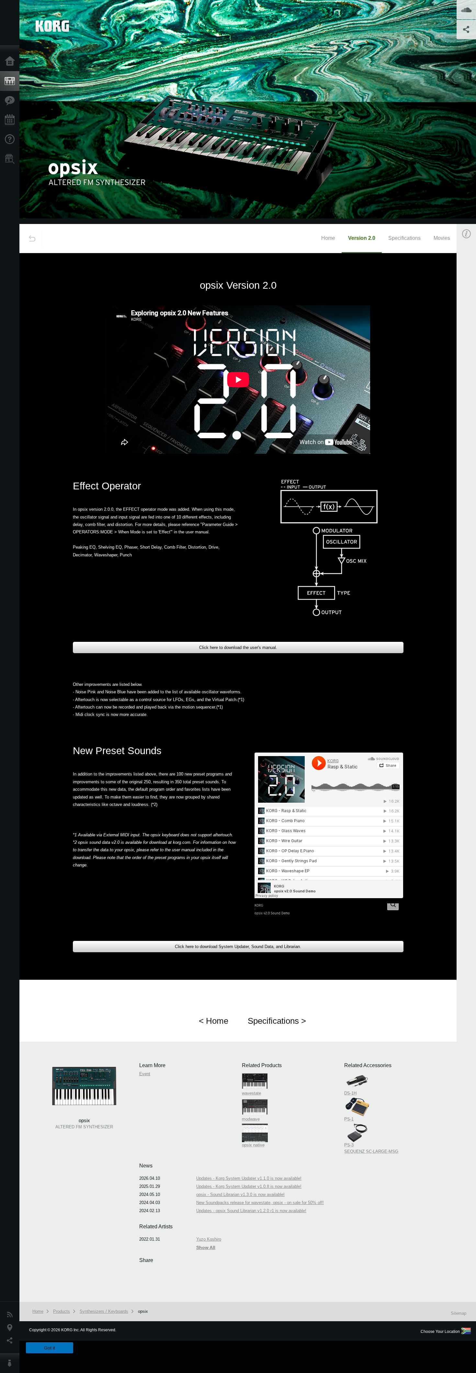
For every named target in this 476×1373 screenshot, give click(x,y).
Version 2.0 (361, 238)
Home (11, 61)
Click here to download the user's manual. (238, 647)
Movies (442, 238)
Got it (49, 1347)
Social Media (11, 1340)
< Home (213, 1021)
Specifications (404, 238)
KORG (259, 905)
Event (144, 1073)
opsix (143, 1311)
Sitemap (458, 1313)
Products (11, 81)
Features (11, 100)
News (11, 1314)
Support (11, 139)
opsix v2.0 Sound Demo (272, 913)
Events (11, 120)
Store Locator (11, 159)
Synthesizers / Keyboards (104, 1311)
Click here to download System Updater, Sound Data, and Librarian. (238, 946)
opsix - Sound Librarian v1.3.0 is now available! (240, 1194)
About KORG (11, 1363)
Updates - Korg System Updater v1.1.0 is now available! (248, 1178)
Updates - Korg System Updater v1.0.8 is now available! (248, 1186)
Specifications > (277, 1021)
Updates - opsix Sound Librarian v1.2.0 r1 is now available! (251, 1210)
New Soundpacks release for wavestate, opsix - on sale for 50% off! (260, 1202)
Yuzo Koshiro (208, 1239)
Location (11, 1327)
